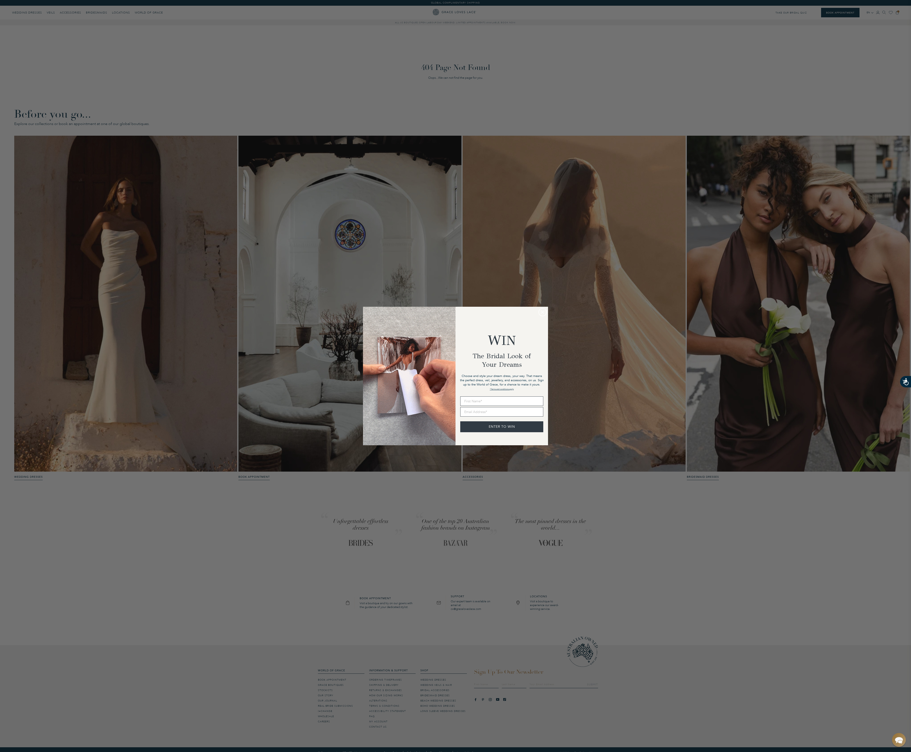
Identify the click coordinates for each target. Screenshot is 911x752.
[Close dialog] (542, 312)
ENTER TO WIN (502, 426)
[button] (899, 740)
